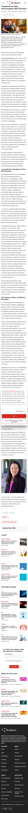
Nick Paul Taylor (4, 545)
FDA (2, 612)
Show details (19, 411)
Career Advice (5, 677)
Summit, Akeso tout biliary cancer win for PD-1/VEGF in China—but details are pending (9, 567)
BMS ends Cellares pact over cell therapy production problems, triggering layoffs (9, 577)
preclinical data (16, 339)
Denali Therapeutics (8, 58)
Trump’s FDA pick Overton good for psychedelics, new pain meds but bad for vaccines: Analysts (9, 638)
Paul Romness (4, 630)
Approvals (4, 549)
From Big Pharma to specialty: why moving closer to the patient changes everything (9, 715)
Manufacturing (5, 539)
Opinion (4, 517)
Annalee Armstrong (5, 556)
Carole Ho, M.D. (22, 11)
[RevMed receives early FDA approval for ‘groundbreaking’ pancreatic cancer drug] (23, 552)
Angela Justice (18, 706)
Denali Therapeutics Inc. (9, 522)
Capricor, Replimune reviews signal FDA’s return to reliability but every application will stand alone (9, 616)
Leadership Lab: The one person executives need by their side (8, 681)
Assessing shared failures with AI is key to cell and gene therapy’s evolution (9, 693)
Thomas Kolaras (16, 718)
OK (14, 416)
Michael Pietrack (18, 684)
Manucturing (5, 601)
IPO (2, 591)
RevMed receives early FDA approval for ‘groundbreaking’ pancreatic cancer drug (8, 553)
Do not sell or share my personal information (14, 421)
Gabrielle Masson (5, 597)
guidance (20, 304)
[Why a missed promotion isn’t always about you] (23, 702)
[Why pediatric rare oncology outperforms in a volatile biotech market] (23, 627)
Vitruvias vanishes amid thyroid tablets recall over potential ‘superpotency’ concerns (9, 542)
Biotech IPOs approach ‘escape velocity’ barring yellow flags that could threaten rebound (9, 594)
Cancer (3, 563)
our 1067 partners (11, 391)
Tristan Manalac (4, 620)
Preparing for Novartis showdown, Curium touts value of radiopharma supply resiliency (10, 605)
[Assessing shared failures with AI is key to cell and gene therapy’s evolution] (23, 691)
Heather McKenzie (5, 569)
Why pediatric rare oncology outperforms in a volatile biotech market (9, 627)
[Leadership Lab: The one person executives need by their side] (23, 679)
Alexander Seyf (18, 696)
